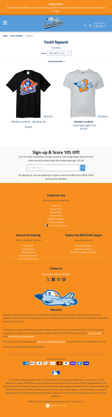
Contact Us (56, 205)
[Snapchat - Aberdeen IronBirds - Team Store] (64, 279)
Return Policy (56, 209)
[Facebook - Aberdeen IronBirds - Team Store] (53, 279)
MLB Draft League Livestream (83, 252)
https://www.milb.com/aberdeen (56, 273)
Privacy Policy (56, 212)
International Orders (28, 255)
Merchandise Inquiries (28, 258)
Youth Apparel (16, 36)
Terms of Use (56, 215)
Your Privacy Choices (58, 225)
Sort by (44, 53)
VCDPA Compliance (56, 219)
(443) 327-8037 (95, 333)
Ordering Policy (28, 249)
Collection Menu (55, 61)
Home (5, 36)
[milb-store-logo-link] (56, 374)
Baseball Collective (83, 249)
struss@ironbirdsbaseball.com (21, 336)
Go (83, 168)
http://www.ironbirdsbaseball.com (51, 341)
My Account (28, 245)
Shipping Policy (28, 252)
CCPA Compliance (56, 222)
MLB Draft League (84, 245)
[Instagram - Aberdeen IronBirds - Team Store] (58, 279)
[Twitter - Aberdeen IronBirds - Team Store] (48, 279)
